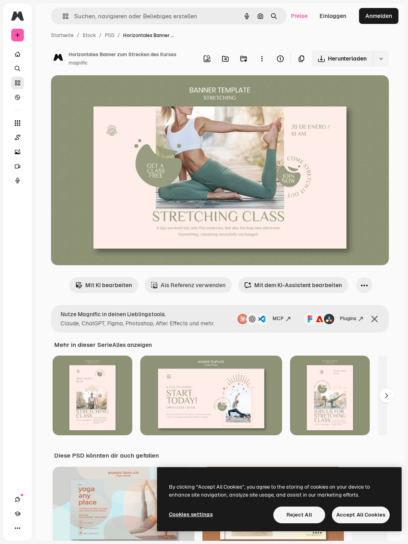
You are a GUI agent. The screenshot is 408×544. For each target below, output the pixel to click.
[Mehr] (17, 528)
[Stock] (17, 82)
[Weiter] (386, 395)
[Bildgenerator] (17, 151)
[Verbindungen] (17, 499)
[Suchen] (17, 68)
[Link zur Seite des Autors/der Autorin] (58, 59)
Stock (89, 35)
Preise (299, 16)
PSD (109, 35)
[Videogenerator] (17, 166)
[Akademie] (17, 513)
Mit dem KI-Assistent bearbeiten (298, 285)
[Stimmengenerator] (17, 180)
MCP (278, 318)
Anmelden (378, 16)
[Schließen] (374, 319)
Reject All (299, 514)
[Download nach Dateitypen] (381, 59)
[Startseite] (17, 54)
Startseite (62, 35)
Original (102, 90)
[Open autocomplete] (62, 16)
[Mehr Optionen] (262, 59)
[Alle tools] (17, 123)
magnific (78, 63)
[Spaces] (17, 137)
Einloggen (333, 16)
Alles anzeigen (132, 344)
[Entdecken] (17, 97)
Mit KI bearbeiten (108, 285)
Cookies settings (191, 514)
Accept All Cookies (360, 514)
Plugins (348, 318)
